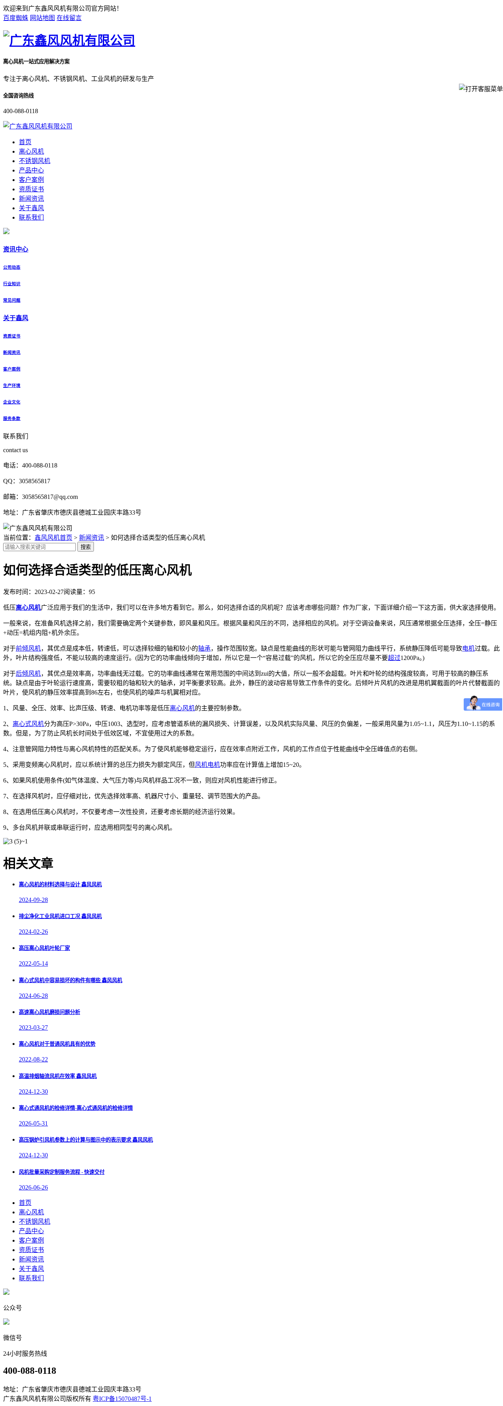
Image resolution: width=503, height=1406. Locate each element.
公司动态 (11, 267)
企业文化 (11, 402)
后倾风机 (28, 673)
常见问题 (11, 300)
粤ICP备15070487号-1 (122, 1398)
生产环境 (11, 385)
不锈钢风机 (34, 161)
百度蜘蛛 (15, 18)
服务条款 (11, 418)
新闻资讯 (31, 198)
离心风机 (31, 151)
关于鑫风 (31, 208)
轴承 (204, 648)
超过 (394, 657)
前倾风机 (28, 648)
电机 (468, 648)
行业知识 (11, 283)
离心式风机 (28, 723)
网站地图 (42, 18)
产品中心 (31, 170)
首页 (25, 142)
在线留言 (69, 18)
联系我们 (31, 217)
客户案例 (31, 179)
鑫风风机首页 (53, 537)
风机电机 (207, 764)
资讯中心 (15, 249)
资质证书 (31, 189)
